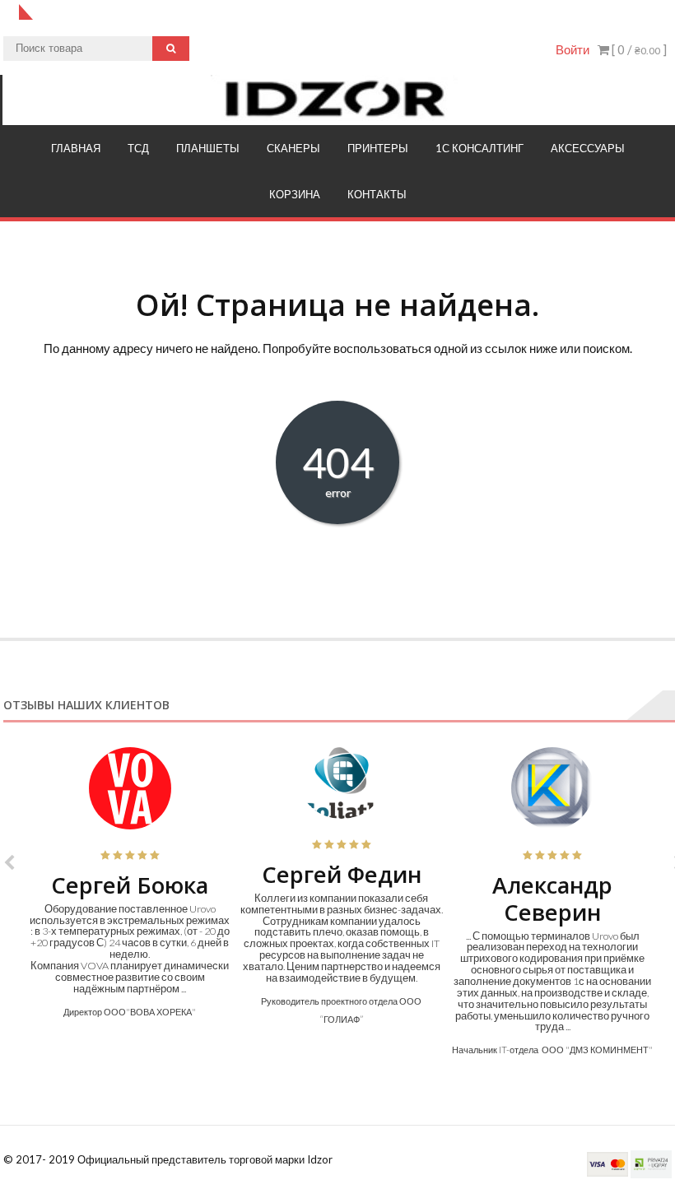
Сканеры (293, 148)
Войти (572, 49)
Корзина (294, 194)
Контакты (377, 194)
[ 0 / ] (638, 49)
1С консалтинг (479, 148)
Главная (75, 148)
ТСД (138, 148)
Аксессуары (588, 148)
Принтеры (377, 148)
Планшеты (208, 148)
